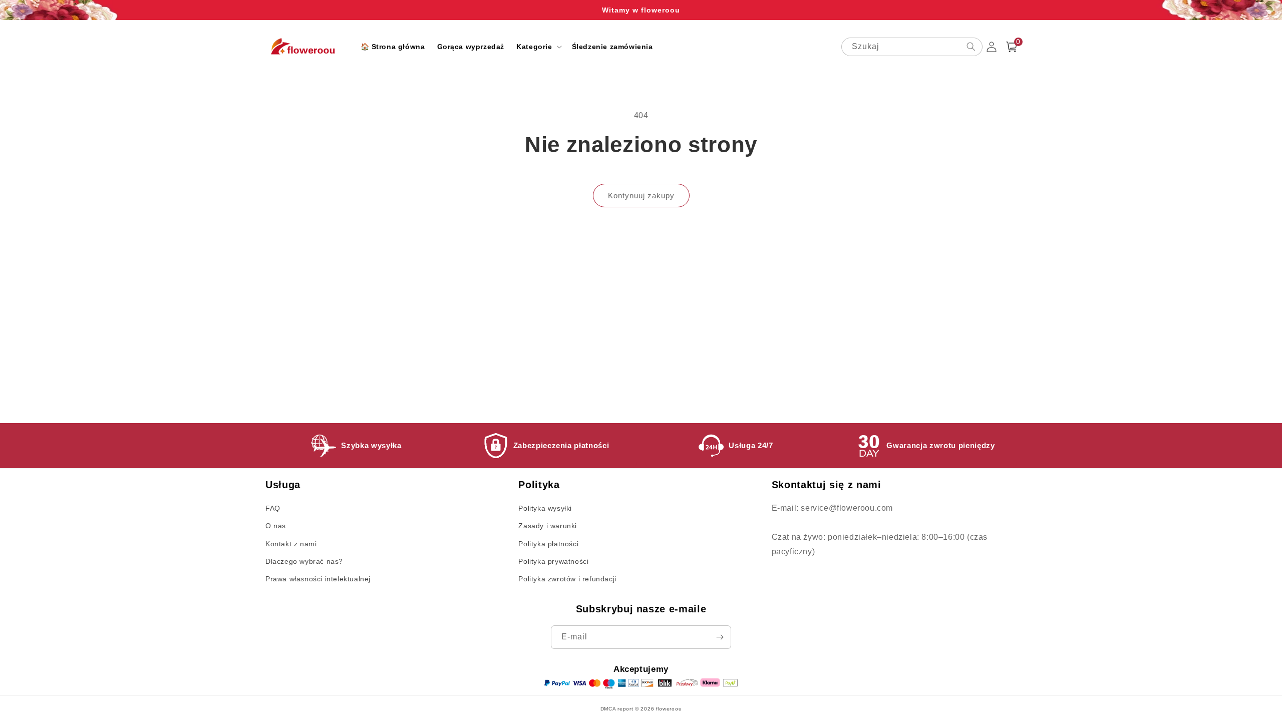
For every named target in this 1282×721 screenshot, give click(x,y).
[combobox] (912, 47)
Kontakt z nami (290, 544)
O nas (275, 526)
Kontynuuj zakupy (641, 195)
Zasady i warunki (547, 526)
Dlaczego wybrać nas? (304, 561)
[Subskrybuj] (720, 637)
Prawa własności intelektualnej (318, 579)
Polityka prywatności (553, 561)
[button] (537, 46)
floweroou (669, 708)
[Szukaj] (971, 46)
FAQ (272, 508)
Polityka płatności (548, 544)
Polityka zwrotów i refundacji (567, 579)
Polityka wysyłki (545, 508)
